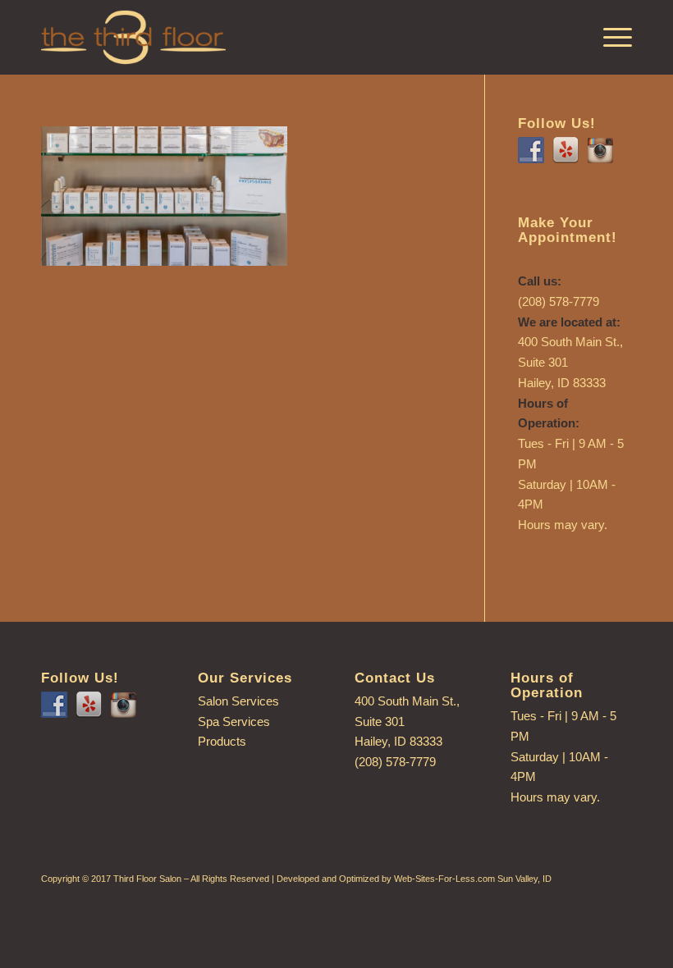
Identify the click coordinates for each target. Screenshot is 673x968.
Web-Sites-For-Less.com (444, 879)
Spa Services (234, 721)
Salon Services (238, 701)
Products (222, 741)
